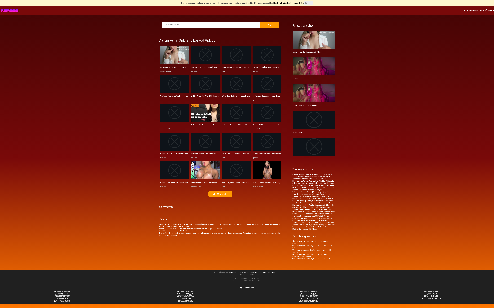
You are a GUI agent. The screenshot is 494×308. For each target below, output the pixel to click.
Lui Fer (294, 187)
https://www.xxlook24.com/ (185, 300)
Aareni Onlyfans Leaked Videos (305, 105)
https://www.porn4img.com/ (432, 297)
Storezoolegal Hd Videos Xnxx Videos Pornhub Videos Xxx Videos (312, 177)
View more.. (220, 194)
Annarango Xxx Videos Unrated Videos (307, 209)
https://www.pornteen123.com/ (308, 298)
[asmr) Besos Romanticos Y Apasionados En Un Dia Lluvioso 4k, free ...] (236, 63)
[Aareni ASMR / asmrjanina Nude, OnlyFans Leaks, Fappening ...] (267, 121)
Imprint (473, 10)
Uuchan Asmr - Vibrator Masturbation (267, 154)
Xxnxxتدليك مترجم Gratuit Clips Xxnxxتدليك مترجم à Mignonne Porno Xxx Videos (311, 197)
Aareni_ (296, 79)
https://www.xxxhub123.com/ (185, 295)
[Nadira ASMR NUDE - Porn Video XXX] (174, 150)
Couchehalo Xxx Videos (315, 227)
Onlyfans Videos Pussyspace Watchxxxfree (316, 185)
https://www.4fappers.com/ (62, 292)
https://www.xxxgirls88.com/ (185, 302)
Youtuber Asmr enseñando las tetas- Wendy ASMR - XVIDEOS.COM (185, 96)
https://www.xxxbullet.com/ (185, 293)
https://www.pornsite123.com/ (62, 300)
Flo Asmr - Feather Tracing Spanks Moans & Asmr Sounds (275, 67)
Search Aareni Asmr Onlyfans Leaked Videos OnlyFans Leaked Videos (310, 255)
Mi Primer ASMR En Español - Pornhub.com (207, 125)
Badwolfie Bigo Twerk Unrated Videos (306, 174)
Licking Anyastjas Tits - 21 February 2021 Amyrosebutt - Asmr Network (218, 96)
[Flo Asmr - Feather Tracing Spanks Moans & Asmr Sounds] (267, 63)
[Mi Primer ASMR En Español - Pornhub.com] (205, 121)
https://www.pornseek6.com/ (308, 297)
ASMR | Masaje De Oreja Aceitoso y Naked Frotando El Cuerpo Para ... (279, 183)
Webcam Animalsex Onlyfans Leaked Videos (311, 221)
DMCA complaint (172, 235)
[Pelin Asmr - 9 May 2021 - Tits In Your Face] (236, 150)
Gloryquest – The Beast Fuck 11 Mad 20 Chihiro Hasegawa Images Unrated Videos (310, 217)
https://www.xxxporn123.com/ (185, 297)
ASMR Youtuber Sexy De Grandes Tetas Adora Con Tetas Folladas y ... (218, 183)
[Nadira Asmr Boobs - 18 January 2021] (174, 179)
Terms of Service (486, 10)
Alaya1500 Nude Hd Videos (303, 183)
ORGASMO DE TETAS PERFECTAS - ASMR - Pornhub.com (182, 67)
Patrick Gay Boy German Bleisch (311, 225)
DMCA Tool (275, 272)
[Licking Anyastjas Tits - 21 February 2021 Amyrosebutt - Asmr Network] (205, 92)
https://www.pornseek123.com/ (308, 295)
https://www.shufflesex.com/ (62, 302)
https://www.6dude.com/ (62, 297)
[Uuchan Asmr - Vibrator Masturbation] (267, 150)
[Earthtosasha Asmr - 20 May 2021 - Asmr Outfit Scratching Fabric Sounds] (236, 121)
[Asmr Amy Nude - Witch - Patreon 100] (236, 179)
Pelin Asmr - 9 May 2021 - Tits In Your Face (238, 154)
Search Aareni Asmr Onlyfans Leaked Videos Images (314, 259)
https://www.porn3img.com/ (431, 295)
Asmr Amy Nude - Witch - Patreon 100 (236, 183)
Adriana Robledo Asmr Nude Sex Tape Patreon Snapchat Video (215, 154)
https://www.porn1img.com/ (431, 292)
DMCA (466, 10)
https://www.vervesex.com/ (185, 292)
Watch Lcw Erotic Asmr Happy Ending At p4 (238, 96)
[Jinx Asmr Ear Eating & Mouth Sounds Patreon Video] (205, 63)
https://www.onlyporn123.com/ (308, 302)
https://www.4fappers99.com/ (62, 293)
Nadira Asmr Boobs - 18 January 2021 (174, 183)
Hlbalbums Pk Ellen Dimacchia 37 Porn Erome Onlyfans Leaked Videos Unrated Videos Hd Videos (313, 211)
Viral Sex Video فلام (326, 181)
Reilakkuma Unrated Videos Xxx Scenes (315, 207)
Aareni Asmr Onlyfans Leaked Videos (307, 52)
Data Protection (256, 272)
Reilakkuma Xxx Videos (323, 214)
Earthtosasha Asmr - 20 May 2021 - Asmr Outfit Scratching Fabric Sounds (249, 125)
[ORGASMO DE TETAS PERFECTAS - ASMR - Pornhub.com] (174, 63)
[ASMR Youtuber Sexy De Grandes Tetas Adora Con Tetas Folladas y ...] (205, 179)
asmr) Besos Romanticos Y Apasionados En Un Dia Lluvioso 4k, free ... (248, 67)
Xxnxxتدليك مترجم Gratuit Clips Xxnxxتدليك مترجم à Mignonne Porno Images (312, 193)
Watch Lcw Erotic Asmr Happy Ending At (268, 96)
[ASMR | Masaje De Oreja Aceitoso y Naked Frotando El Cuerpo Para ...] (267, 179)
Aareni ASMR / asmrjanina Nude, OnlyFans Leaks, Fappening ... (276, 125)
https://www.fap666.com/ (62, 298)
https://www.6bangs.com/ (62, 295)
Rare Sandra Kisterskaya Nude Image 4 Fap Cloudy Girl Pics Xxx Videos (313, 199)
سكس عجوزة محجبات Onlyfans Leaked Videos (312, 175)
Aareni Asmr (298, 132)
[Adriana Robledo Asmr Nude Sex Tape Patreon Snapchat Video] (205, 150)
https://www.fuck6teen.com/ (308, 293)
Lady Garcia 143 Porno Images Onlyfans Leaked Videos (312, 219)
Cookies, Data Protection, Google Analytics (286, 3)
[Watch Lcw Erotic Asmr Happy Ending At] (267, 92)
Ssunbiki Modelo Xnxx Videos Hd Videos (311, 228)
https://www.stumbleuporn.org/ (431, 298)
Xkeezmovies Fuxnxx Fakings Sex (305, 181)
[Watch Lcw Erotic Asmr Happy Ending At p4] (236, 92)
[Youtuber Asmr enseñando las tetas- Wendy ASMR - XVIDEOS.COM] (174, 92)
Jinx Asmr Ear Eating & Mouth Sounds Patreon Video (211, 67)
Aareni (162, 125)
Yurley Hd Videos (305, 192)
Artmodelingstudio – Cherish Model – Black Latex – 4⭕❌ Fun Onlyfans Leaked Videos (311, 204)
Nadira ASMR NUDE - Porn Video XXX (174, 154)
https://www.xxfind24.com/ (185, 298)
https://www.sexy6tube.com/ (308, 292)
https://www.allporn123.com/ (308, 300)
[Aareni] (174, 121)
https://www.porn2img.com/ (431, 293)
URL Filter (266, 272)
